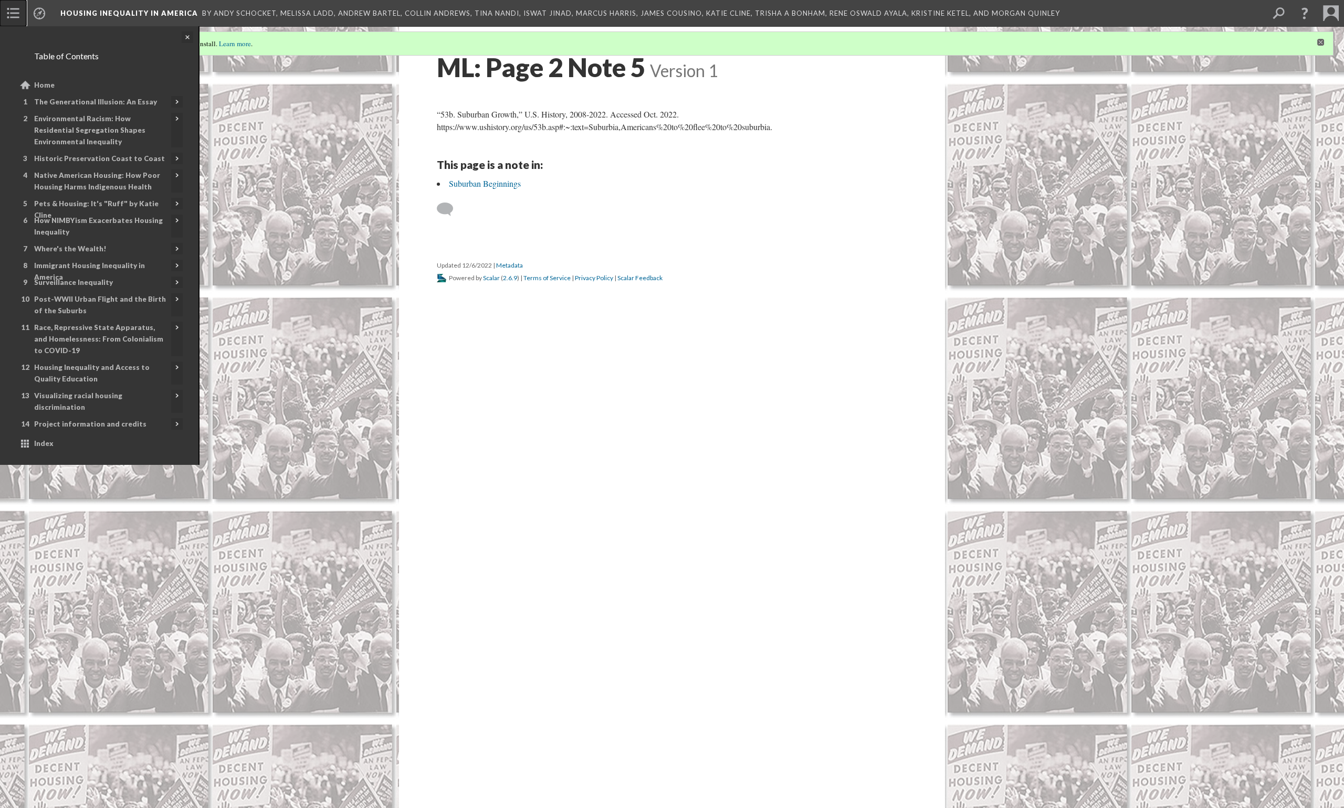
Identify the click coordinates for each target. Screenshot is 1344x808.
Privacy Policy (594, 278)
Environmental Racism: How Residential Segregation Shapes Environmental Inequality (89, 130)
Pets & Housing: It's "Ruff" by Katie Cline (96, 209)
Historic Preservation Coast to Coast (99, 158)
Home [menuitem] (44, 85)
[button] (1305, 13)
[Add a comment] (450, 209)
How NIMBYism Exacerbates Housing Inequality (98, 226)
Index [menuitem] (44, 443)
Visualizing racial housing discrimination (78, 401)
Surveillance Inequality (73, 282)
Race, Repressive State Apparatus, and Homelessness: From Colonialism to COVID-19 (98, 339)
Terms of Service (547, 278)
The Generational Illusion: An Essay (95, 102)
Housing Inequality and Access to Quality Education (92, 373)
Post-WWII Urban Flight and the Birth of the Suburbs (100, 305)
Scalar (491, 278)
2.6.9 (510, 278)
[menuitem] (13, 13)
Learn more (235, 43)
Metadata (509, 265)
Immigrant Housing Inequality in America (89, 271)
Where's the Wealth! (70, 248)
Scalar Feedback (640, 278)
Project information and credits (90, 424)
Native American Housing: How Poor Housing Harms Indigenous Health (97, 181)
